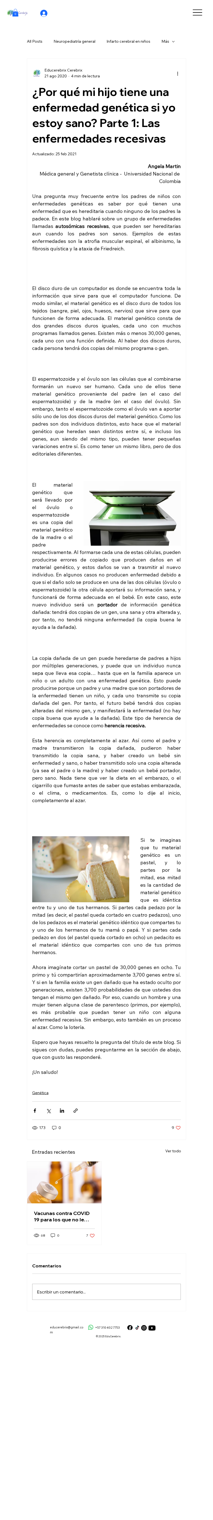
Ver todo (173, 1150)
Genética (40, 1092)
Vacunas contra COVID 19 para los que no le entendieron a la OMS (62, 1216)
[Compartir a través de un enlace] (75, 1110)
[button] (15, 12)
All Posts (34, 41)
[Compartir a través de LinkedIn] (62, 1110)
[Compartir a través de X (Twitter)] (48, 1110)
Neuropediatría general (74, 41)
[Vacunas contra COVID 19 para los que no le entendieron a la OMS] (64, 1182)
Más (165, 41)
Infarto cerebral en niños (128, 41)
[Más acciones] (177, 73)
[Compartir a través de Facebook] (34, 1110)
